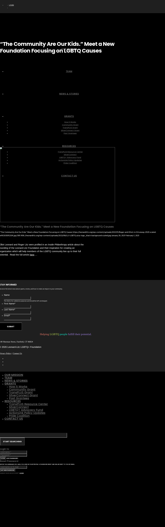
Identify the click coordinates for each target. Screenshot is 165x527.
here (32, 254)
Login (11, 5)
